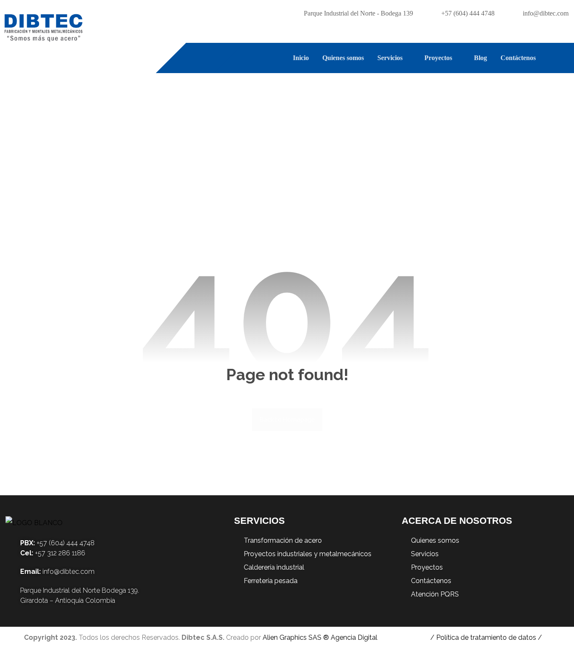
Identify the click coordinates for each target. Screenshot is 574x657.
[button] (562, 58)
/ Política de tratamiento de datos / (486, 637)
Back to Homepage (287, 419)
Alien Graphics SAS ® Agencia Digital (320, 637)
